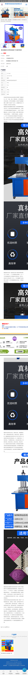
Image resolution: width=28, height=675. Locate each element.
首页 (6, 19)
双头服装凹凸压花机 (17, 19)
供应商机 (10, 19)
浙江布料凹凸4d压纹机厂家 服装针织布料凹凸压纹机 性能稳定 (13, 653)
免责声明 (14, 665)
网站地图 (23, 665)
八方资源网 (10, 665)
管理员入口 (19, 665)
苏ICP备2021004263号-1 (18, 662)
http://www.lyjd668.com (5, 627)
